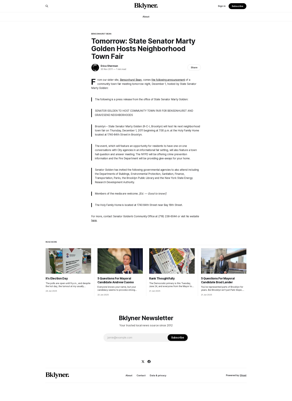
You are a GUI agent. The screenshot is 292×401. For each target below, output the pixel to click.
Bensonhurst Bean (101, 33)
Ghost (243, 375)
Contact (141, 375)
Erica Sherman (109, 65)
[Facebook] (149, 361)
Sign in (222, 6)
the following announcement (168, 79)
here (94, 220)
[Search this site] (46, 6)
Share (194, 67)
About (146, 16)
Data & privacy (158, 375)
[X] (142, 361)
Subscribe (237, 6)
